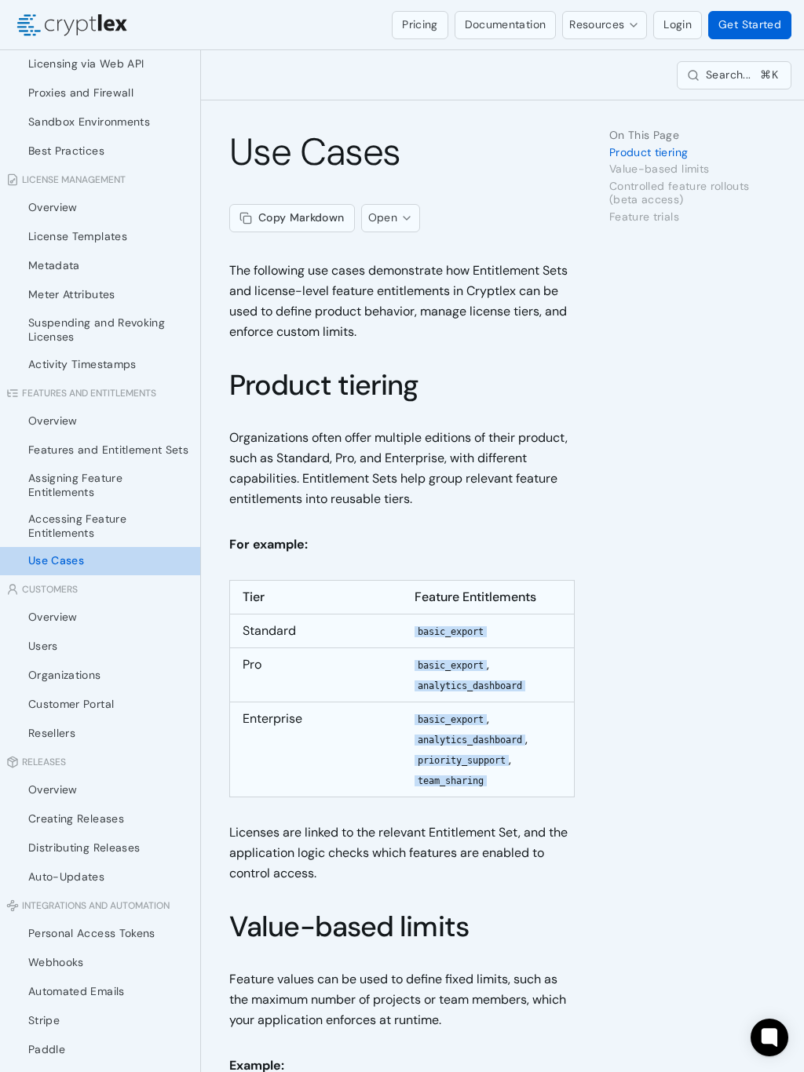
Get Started (749, 24)
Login (677, 24)
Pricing (419, 24)
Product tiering (324, 384)
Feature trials (644, 217)
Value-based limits (349, 926)
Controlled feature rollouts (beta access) (679, 193)
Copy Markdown (301, 217)
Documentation (505, 24)
